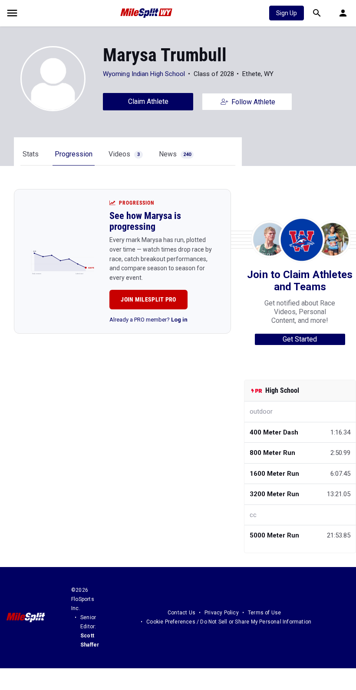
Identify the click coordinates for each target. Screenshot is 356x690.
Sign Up (286, 13)
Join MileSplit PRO (148, 299)
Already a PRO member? (148, 319)
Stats (31, 154)
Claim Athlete (148, 101)
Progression (73, 154)
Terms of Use (264, 613)
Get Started (300, 339)
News (175, 154)
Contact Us (181, 613)
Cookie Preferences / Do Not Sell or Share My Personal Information (228, 622)
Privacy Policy (221, 613)
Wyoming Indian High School (144, 74)
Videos (124, 154)
